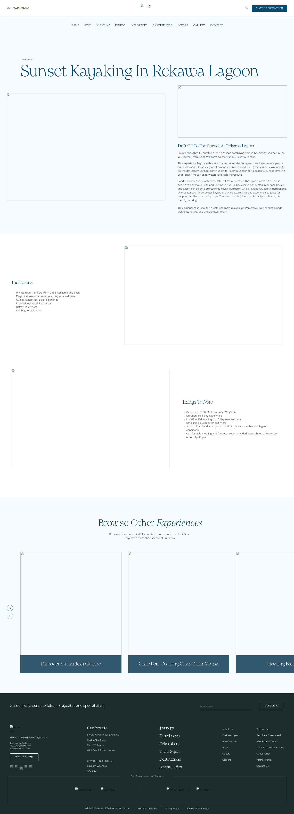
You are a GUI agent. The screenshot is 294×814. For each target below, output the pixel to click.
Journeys (166, 728)
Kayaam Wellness (97, 766)
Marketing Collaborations (270, 747)
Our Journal (262, 729)
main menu (21, 8)
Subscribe (272, 706)
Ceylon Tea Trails (96, 740)
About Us (227, 729)
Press (225, 747)
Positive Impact (230, 735)
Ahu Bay (91, 770)
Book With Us (229, 741)
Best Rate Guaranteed (268, 735)
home (75, 25)
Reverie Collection (99, 761)
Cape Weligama (95, 745)
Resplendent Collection (103, 735)
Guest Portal (263, 753)
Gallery (199, 25)
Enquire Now (24, 757)
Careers (226, 759)
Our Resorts (97, 728)
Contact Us (262, 766)
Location (103, 25)
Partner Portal (264, 759)
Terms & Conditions (147, 808)
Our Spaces (139, 25)
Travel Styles (169, 752)
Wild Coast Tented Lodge (101, 750)
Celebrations (169, 744)
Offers (182, 25)
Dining (120, 25)
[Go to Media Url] (175, 789)
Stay (87, 25)
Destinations (170, 759)
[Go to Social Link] (11, 768)
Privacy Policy (172, 808)
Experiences (162, 25)
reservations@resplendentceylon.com (28, 737)
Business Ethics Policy (198, 808)
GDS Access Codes (267, 741)
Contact (216, 25)
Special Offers (170, 767)
